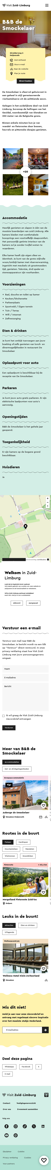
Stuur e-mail (19, 65)
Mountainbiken (11, 849)
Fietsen (8, 842)
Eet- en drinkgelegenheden (17, 769)
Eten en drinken (28, 925)
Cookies (27, 1158)
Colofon (21, 1152)
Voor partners (9, 1164)
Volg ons (6, 1118)
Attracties (9, 925)
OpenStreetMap (31, 559)
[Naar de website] (46, 817)
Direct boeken (25, 81)
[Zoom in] (48, 498)
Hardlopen (23, 842)
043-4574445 (20, 60)
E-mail (7, 1074)
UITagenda (9, 932)
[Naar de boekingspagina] (40, 817)
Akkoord (16, 603)
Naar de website (21, 69)
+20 (25, 171)
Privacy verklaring (10, 1158)
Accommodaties (12, 762)
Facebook (26, 1067)
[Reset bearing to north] (48, 506)
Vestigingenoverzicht (26, 1103)
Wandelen (29, 849)
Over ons (7, 1109)
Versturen (9, 728)
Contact (6, 1103)
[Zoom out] (48, 502)
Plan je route (19, 73)
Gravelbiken (28, 856)
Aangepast (33, 603)
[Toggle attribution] (48, 559)
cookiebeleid (25, 595)
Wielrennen (10, 856)
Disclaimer (7, 1152)
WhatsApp (9, 1067)
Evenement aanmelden (27, 1109)
